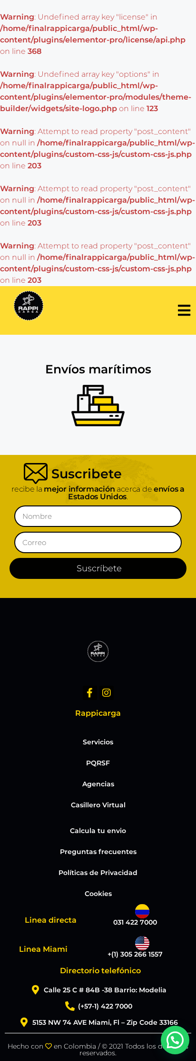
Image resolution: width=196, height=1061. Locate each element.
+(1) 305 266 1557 (135, 954)
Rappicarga (98, 713)
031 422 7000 (135, 922)
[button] (175, 1040)
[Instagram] (106, 693)
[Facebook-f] (90, 693)
